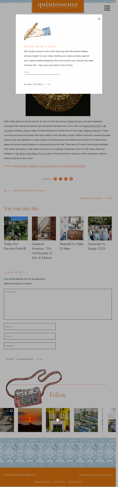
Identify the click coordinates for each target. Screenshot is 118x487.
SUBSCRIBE (33, 85)
